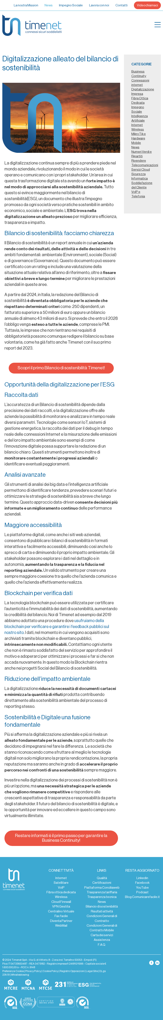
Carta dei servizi (102, 935)
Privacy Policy (33, 971)
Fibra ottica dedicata (61, 892)
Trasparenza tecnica (102, 897)
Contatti (121, 5)
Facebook (142, 882)
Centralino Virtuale (61, 911)
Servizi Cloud (140, 169)
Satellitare (61, 882)
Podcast (142, 892)
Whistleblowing (20, 975)
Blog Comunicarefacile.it (142, 897)
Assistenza (102, 939)
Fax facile (61, 916)
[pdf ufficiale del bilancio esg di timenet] (90, 984)
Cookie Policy (50, 971)
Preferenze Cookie (13, 971)
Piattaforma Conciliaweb (101, 887)
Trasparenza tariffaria (102, 892)
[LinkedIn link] (157, 962)
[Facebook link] (151, 962)
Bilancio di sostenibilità (102, 906)
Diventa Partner (61, 921)
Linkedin (142, 878)
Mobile (136, 143)
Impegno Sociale (71, 5)
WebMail (61, 925)
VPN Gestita (61, 906)
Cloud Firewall (61, 901)
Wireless (61, 897)
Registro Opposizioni (72, 971)
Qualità (102, 878)
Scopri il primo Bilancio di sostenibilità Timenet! (61, 368)
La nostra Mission (26, 5)
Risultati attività (102, 911)
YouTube (142, 887)
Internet (61, 878)
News (49, 5)
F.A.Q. (102, 944)
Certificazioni (101, 882)
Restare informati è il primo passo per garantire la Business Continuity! (61, 838)
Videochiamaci (147, 5)
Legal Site (92, 971)
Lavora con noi (99, 5)
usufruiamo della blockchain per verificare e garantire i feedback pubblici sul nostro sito (56, 627)
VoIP (61, 887)
